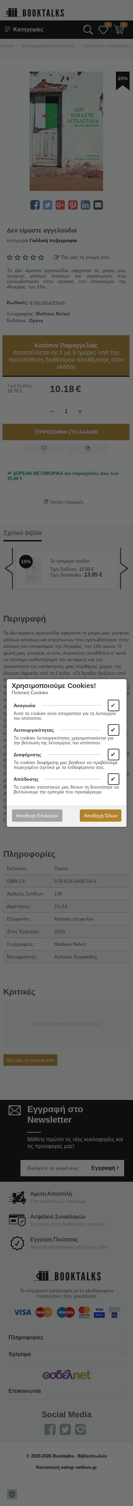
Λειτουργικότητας (34, 730)
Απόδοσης (26, 779)
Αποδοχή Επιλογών (37, 815)
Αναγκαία (24, 705)
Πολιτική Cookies (30, 692)
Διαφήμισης (27, 754)
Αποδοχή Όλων (100, 815)
